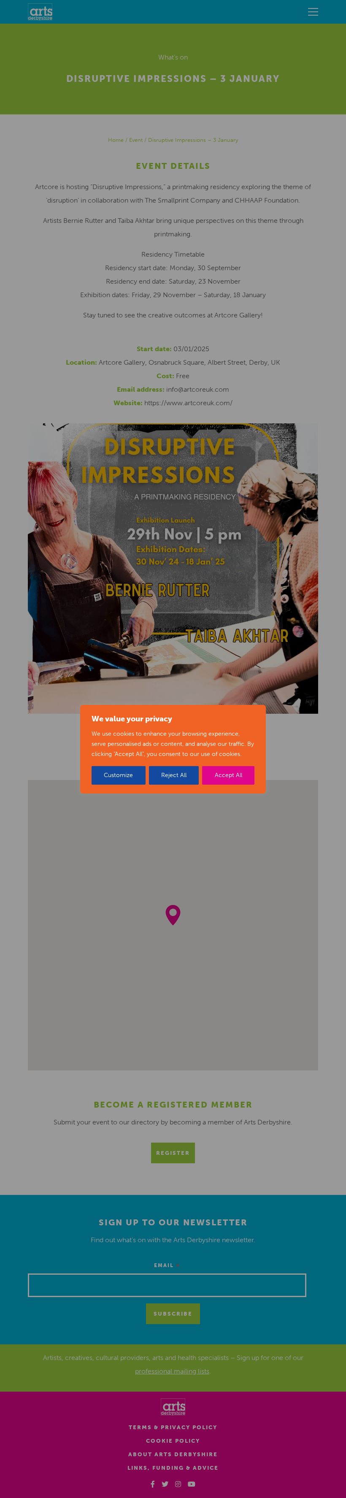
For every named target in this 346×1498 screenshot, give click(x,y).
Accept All (228, 775)
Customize (118, 775)
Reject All (174, 775)
